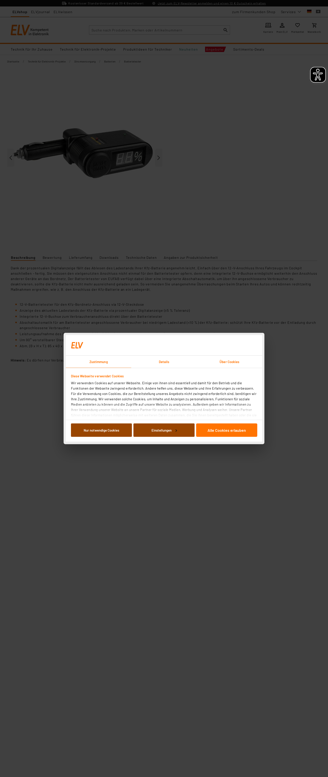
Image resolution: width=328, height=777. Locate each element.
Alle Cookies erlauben (227, 430)
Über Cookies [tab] (229, 362)
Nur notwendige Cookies (101, 430)
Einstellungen (162, 430)
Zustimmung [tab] (98, 362)
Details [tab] (164, 362)
